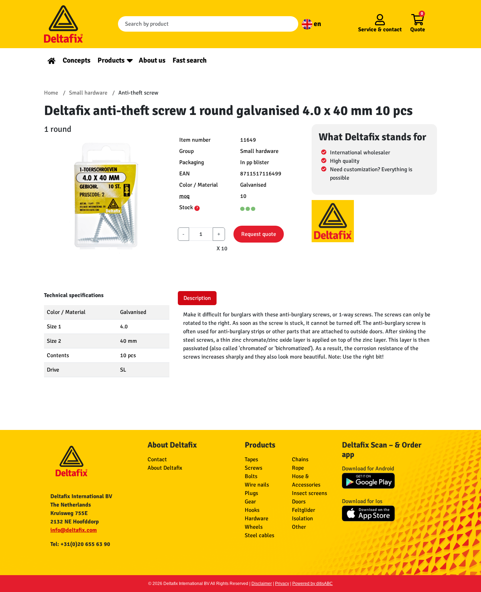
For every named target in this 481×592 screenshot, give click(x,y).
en (316, 23)
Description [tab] (197, 298)
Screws (253, 467)
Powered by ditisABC (312, 583)
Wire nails (257, 484)
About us (152, 60)
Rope (298, 467)
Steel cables (259, 535)
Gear (250, 501)
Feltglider (303, 510)
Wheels (254, 526)
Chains (300, 459)
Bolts (251, 476)
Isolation (302, 518)
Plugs (251, 493)
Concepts (76, 60)
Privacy (282, 583)
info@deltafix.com (73, 530)
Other (299, 526)
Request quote (258, 234)
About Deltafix (165, 467)
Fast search (190, 60)
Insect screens (309, 493)
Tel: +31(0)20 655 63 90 (80, 544)
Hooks (252, 510)
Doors (299, 501)
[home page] (52, 60)
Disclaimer (261, 583)
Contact (157, 459)
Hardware (256, 518)
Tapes (251, 459)
